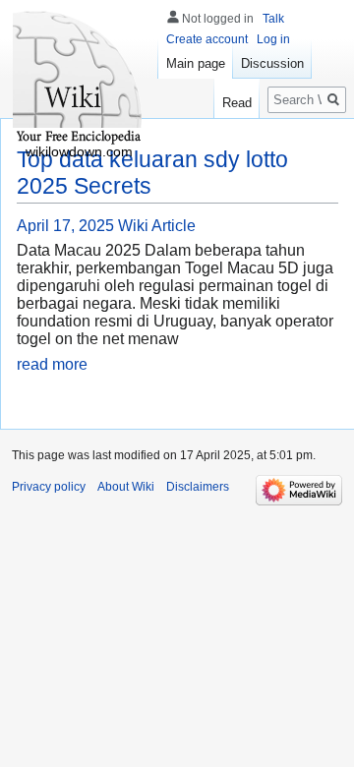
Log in (273, 39)
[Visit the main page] (78, 78)
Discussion (272, 63)
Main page (195, 63)
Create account (207, 39)
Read (237, 102)
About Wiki (125, 487)
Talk (273, 19)
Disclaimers (197, 487)
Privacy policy (49, 487)
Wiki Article (157, 225)
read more (52, 364)
